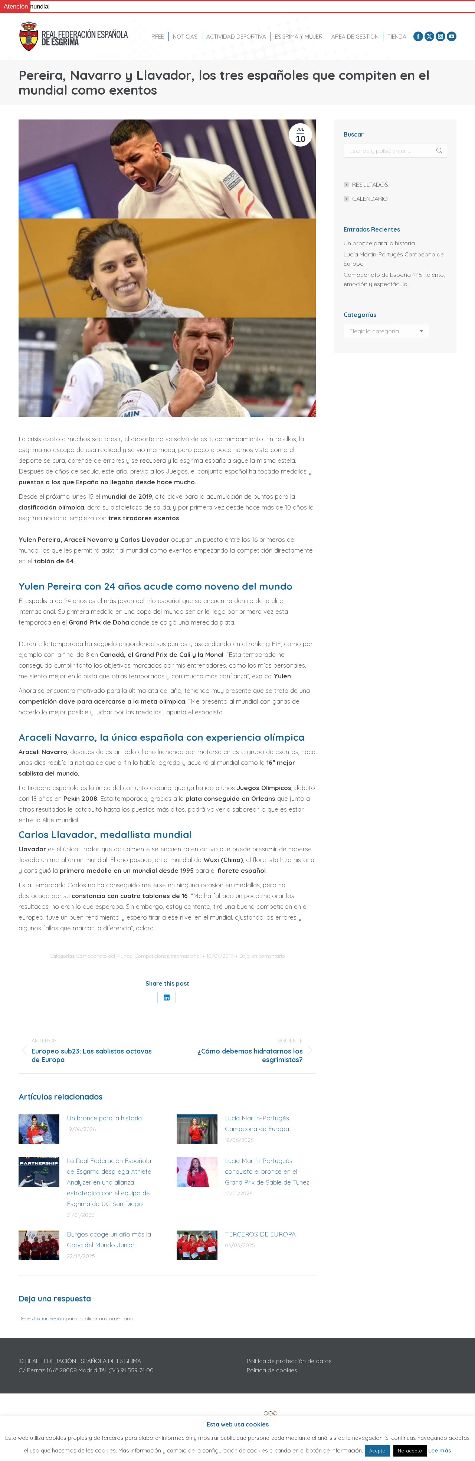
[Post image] (39, 1129)
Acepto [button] (377, 1451)
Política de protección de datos (289, 1361)
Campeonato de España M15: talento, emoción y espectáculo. (394, 279)
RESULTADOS (370, 184)
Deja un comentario (262, 956)
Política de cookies (272, 1370)
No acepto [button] (410, 1451)
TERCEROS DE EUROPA (260, 1234)
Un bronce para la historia (104, 1118)
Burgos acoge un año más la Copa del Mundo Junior (109, 1239)
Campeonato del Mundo (104, 956)
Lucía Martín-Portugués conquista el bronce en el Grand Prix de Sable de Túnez (267, 1171)
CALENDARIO (370, 198)
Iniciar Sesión (50, 1318)
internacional (186, 956)
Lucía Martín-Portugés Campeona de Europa (257, 1123)
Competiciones (152, 956)
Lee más (439, 1450)
